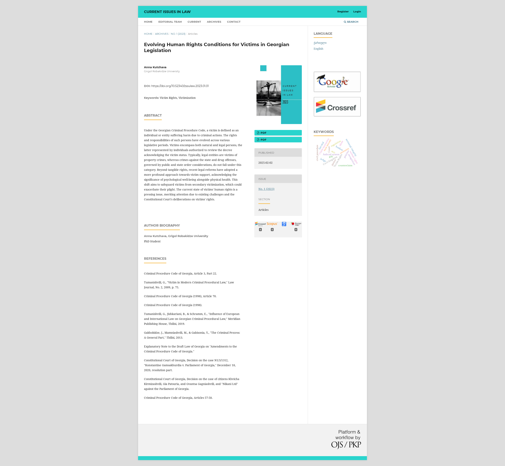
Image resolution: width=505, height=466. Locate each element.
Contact (233, 21)
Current (194, 21)
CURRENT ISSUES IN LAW (167, 12)
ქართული (320, 43)
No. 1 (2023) (178, 33)
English (318, 48)
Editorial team (170, 21)
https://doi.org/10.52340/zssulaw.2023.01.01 (180, 86)
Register (343, 11)
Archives (214, 21)
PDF (263, 132)
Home (148, 21)
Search (352, 21)
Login (357, 11)
